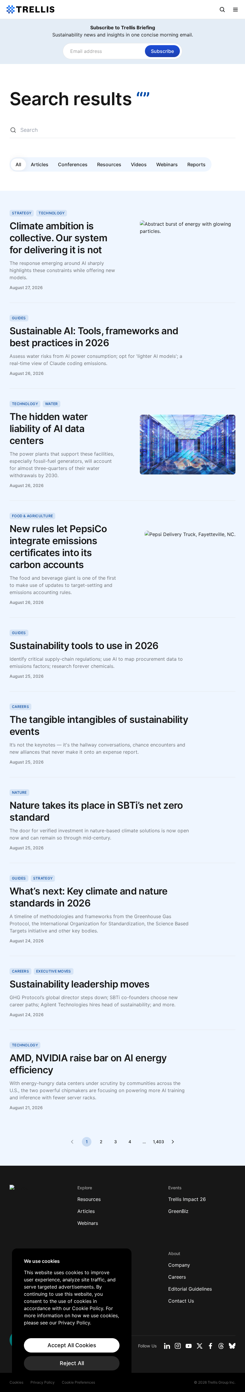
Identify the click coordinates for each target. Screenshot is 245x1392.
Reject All (72, 1363)
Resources (109, 164)
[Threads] (221, 1346)
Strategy (21, 213)
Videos (139, 164)
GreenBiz (178, 1211)
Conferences (73, 164)
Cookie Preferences (78, 1382)
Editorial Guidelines (190, 1289)
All (18, 164)
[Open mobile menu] (235, 9)
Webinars (167, 164)
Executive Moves (53, 971)
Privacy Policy (42, 1382)
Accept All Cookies (72, 1345)
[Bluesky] (232, 1346)
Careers (20, 706)
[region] (71, 1314)
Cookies (16, 1382)
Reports (196, 164)
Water (51, 404)
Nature (19, 792)
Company (179, 1265)
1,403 (158, 1141)
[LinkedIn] (167, 1346)
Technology (52, 213)
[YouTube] (189, 1346)
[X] (200, 1346)
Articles (39, 164)
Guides (19, 318)
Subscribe (162, 51)
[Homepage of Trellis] (18, 1191)
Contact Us (181, 1301)
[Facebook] (210, 1346)
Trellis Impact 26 (187, 1199)
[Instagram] (178, 1346)
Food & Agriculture (32, 516)
